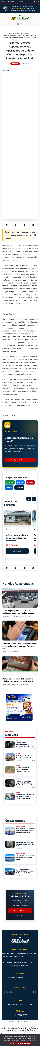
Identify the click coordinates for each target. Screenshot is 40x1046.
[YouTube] (15, 1021)
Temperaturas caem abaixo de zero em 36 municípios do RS (25, 857)
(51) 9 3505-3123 (20, 1015)
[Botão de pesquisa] (34, 992)
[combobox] (18, 992)
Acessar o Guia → (20, 911)
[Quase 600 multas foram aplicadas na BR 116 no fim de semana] (10, 844)
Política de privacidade (24, 1043)
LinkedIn (9, 487)
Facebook (20, 482)
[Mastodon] (24, 1021)
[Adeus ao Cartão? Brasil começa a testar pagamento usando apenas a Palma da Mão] (20, 631)
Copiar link (19, 487)
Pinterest (30, 482)
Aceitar (12, 1043)
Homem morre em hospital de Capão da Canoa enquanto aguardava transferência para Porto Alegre (25, 798)
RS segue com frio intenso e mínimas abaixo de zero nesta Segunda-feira (25, 830)
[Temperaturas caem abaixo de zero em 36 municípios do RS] (10, 858)
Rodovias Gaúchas (24, 616)
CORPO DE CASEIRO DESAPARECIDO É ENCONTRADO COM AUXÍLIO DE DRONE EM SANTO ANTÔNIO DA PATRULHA (23, 772)
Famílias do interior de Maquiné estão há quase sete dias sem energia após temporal (25, 783)
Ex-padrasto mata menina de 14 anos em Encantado (24, 757)
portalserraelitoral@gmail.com (20, 1004)
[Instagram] (12, 1021)
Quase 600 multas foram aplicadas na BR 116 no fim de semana (25, 844)
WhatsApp (9, 482)
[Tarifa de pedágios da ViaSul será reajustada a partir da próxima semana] (20, 598)
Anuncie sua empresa (20, 916)
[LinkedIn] (24, 224)
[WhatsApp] (33, 224)
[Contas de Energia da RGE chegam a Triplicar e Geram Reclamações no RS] (20, 666)
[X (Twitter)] (15, 224)
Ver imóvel (17, 551)
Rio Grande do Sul (17, 684)
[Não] (38, 1040)
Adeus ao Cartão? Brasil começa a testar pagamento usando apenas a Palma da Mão (19, 646)
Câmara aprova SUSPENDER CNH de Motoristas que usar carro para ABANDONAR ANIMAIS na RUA (25, 746)
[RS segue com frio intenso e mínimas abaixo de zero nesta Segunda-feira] (10, 831)
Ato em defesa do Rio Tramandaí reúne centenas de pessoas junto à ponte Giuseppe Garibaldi (25, 872)
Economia (15, 63)
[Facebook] (7, 224)
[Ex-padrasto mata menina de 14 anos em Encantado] (10, 757)
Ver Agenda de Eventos (19, 460)
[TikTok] (30, 1021)
